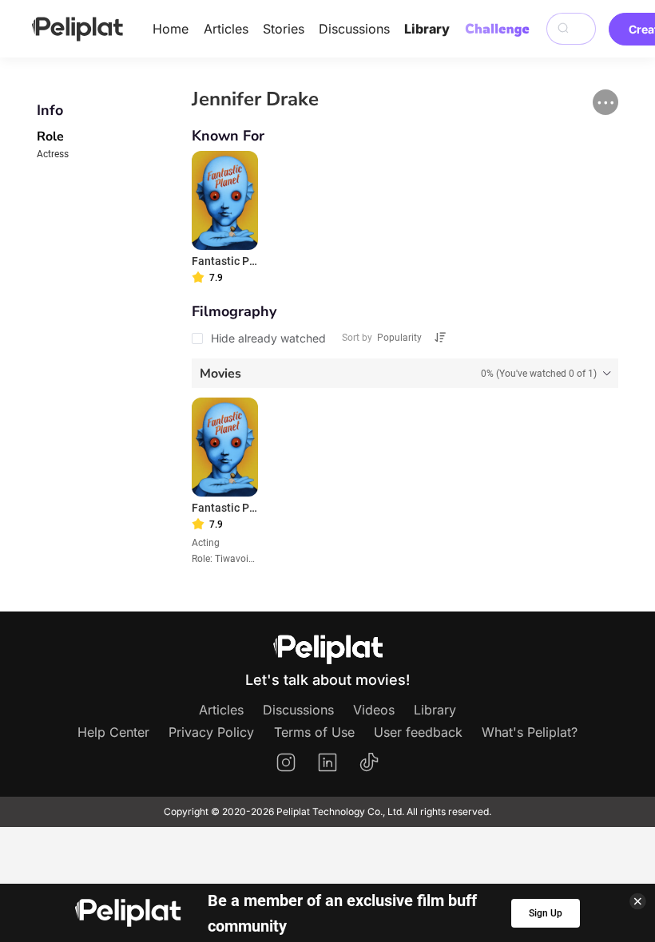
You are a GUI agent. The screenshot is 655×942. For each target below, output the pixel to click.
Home (171, 29)
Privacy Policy (211, 732)
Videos (374, 709)
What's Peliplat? (530, 732)
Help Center (113, 732)
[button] (605, 102)
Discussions (354, 29)
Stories (283, 29)
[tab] (405, 372)
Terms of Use (314, 732)
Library (427, 29)
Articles (226, 29)
